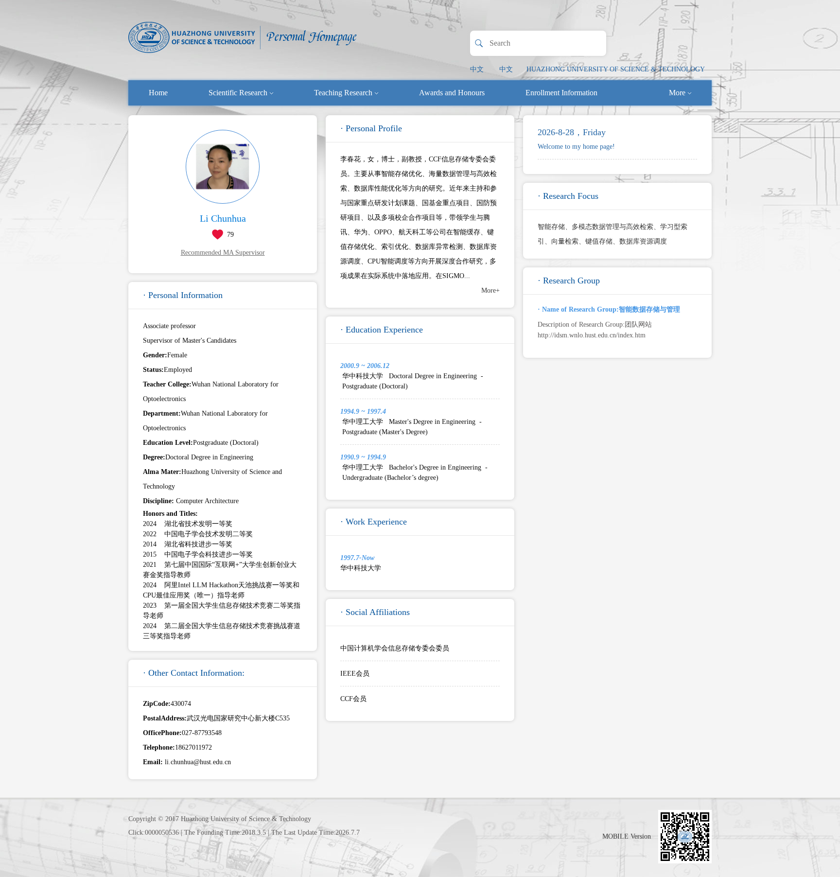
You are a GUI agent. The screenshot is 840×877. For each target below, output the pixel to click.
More (677, 92)
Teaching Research (343, 92)
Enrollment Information (561, 92)
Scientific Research (238, 92)
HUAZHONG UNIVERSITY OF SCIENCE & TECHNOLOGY (615, 69)
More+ (490, 290)
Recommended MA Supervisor (223, 252)
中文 (477, 69)
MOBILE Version (626, 836)
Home (158, 92)
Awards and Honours (452, 92)
